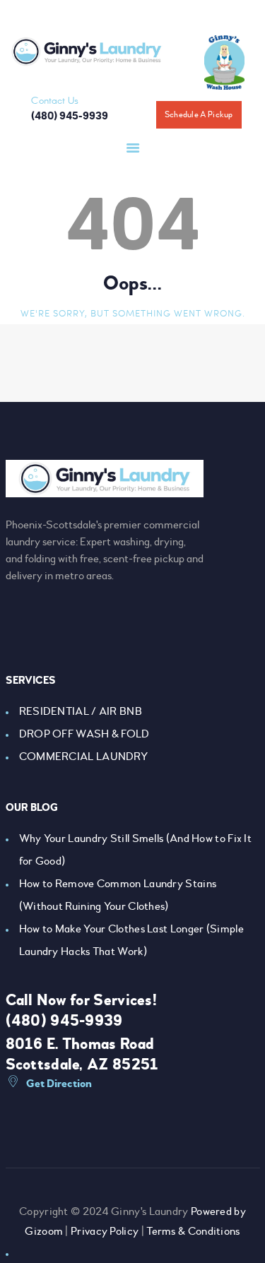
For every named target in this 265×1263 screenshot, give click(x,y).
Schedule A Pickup (199, 114)
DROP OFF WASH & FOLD (84, 734)
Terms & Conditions (193, 1231)
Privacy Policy (105, 1231)
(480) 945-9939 (64, 1021)
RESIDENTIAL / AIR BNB (80, 711)
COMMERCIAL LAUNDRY (83, 756)
